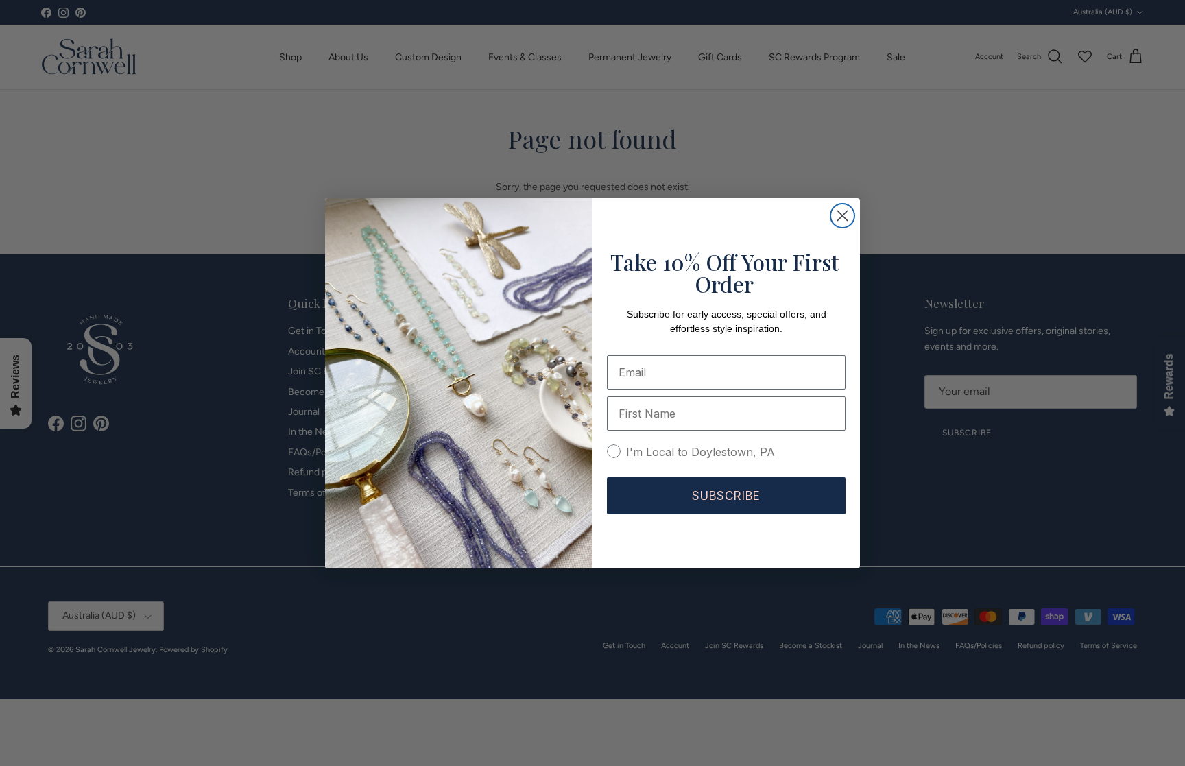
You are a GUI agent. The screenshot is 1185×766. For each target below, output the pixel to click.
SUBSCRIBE (726, 496)
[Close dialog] (842, 216)
